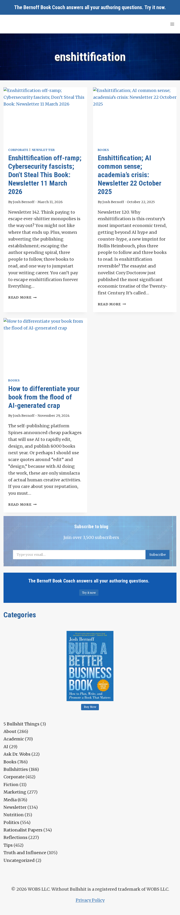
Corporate (18, 150)
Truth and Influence (25, 852)
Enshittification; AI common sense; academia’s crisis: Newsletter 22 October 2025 (129, 175)
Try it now (154, 7)
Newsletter (43, 150)
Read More (22, 297)
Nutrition (14, 814)
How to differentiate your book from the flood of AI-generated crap (43, 397)
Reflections (15, 837)
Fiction (11, 784)
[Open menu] (172, 24)
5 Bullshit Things (21, 724)
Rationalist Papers (23, 830)
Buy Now (90, 707)
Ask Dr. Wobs (17, 754)
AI (6, 746)
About (10, 731)
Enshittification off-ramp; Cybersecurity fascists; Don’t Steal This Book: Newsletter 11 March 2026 (44, 175)
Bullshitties (16, 769)
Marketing (15, 792)
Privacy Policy (90, 900)
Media (10, 799)
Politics (11, 822)
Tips (8, 845)
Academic (14, 739)
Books (103, 150)
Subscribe (157, 555)
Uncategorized (19, 860)
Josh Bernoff (23, 202)
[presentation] (45, 115)
